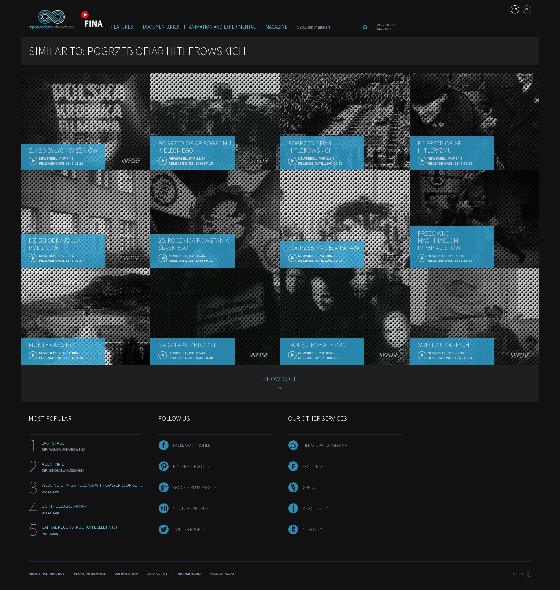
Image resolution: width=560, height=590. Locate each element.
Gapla (309, 487)
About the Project (46, 573)
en (514, 9)
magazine (276, 27)
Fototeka (313, 466)
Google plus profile (195, 487)
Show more (280, 379)
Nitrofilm (312, 529)
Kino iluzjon (316, 508)
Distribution (126, 573)
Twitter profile (189, 529)
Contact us (157, 573)
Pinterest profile (191, 466)
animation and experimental (222, 27)
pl (527, 9)
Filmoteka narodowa (325, 445)
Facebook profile (191, 445)
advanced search (386, 26)
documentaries (161, 27)
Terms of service (89, 573)
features (122, 27)
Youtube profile (190, 508)
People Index (189, 573)
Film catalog (222, 573)
